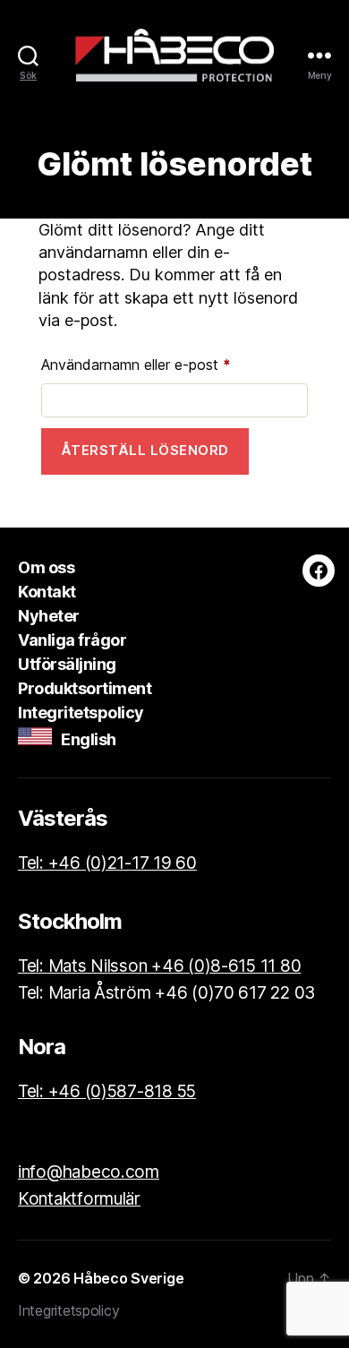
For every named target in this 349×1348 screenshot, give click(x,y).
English (84, 739)
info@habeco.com (88, 1172)
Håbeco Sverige (128, 1278)
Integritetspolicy (81, 712)
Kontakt (47, 591)
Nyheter (49, 615)
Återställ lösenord (145, 450)
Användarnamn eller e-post (174, 364)
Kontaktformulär (79, 1199)
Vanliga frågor (72, 640)
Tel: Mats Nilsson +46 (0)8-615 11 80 (159, 966)
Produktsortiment (84, 688)
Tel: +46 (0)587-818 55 (107, 1091)
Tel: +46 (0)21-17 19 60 (107, 863)
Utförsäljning (67, 664)
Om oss (46, 567)
